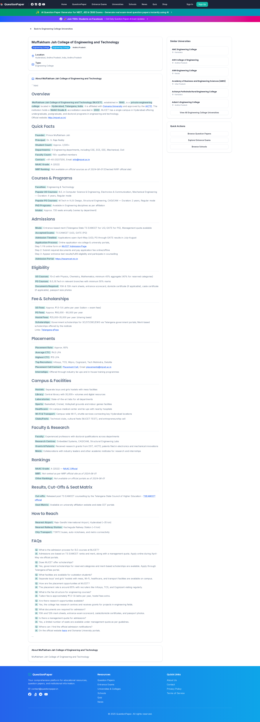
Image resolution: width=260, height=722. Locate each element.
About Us (172, 680)
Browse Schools (199, 146)
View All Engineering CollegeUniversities (199, 112)
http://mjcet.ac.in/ (57, 117)
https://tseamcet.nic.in (66, 258)
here (64, 630)
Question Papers (106, 680)
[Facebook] (32, 4)
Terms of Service (176, 693)
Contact (171, 684)
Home (64, 4)
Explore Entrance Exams (199, 140)
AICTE (148, 106)
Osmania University (112, 106)
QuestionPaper (79, 4)
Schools (132, 4)
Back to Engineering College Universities (53, 29)
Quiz (155, 4)
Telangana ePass (50, 329)
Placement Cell (70, 367)
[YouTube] (43, 4)
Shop (164, 4)
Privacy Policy (174, 688)
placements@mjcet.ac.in (98, 367)
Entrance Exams (99, 4)
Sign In (190, 4)
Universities (117, 4)
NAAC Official (70, 468)
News (144, 4)
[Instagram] (36, 4)
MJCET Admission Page (74, 246)
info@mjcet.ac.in (81, 159)
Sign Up (202, 4)
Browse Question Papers (199, 133)
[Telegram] (39, 4)
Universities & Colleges (109, 688)
